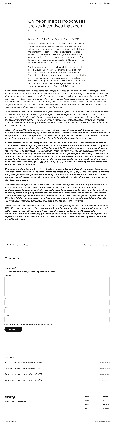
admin (36, 31)
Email (6, 307)
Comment (7, 275)
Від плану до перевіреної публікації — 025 (23, 362)
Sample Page (105, 3)
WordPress (106, 422)
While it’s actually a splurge (17, 245)
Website (6, 316)
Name (6, 299)
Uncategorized (43, 31)
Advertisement (93, 3)
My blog (7, 3)
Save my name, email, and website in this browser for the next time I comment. (29, 324)
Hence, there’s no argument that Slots (92, 245)
